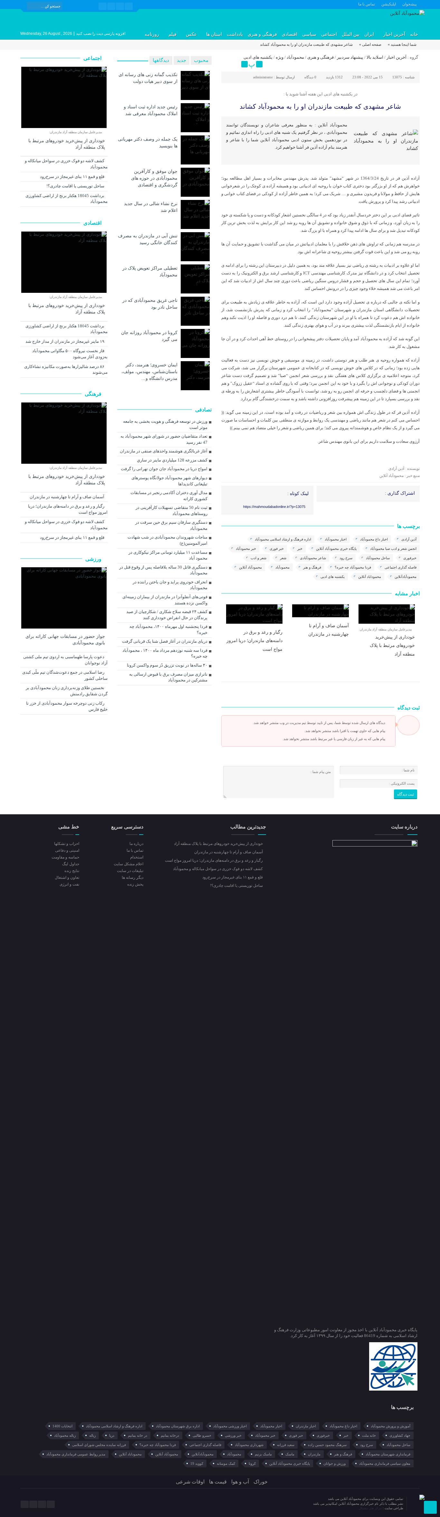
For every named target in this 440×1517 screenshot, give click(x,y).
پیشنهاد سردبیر (350, 57)
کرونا (252, 1463)
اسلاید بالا (375, 57)
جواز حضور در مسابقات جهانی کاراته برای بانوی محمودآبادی (65, 639)
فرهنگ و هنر (312, 567)
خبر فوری (277, 548)
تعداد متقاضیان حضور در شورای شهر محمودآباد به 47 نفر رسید (163, 439)
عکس (191, 34)
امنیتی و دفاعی (67, 850)
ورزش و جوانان (334, 1463)
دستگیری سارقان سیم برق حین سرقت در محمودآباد (171, 525)
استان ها (214, 34)
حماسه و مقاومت (65, 857)
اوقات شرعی (190, 1481)
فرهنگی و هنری (262, 34)
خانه (414, 34)
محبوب (201, 60)
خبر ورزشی (233, 1435)
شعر (283, 558)
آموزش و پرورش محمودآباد (390, 1426)
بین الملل (350, 34)
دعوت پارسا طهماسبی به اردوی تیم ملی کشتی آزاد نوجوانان (65, 659)
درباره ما (136, 843)
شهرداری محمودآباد (249, 1445)
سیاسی (309, 34)
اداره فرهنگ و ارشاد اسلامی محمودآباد (283, 539)
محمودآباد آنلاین (250, 567)
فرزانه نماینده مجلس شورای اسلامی (99, 1445)
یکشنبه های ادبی (258, 57)
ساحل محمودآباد (378, 558)
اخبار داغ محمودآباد (374, 539)
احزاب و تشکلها (66, 843)
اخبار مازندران (306, 1426)
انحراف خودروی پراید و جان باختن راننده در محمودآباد (170, 585)
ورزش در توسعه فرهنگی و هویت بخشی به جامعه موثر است (165, 424)
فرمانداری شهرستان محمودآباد (388, 1454)
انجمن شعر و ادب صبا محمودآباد (393, 548)
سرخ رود (346, 558)
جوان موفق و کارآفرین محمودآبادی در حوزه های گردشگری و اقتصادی (154, 178)
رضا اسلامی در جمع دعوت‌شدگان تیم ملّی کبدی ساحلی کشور (65, 675)
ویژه (279, 57)
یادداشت (235, 34)
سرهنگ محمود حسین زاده (327, 1445)
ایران (369, 34)
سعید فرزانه (285, 1445)
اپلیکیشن (388, 4)
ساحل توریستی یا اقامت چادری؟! (75, 185)
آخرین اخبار (394, 34)
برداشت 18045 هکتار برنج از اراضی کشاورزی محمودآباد (66, 198)
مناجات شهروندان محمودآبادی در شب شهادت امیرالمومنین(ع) (167, 540)
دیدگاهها (161, 60)
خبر (299, 548)
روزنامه (152, 34)
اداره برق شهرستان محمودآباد (178, 1426)
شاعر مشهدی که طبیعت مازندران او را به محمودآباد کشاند (320, 106)
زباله (92, 1435)
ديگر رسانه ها (132, 877)
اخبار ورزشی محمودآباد (230, 1426)
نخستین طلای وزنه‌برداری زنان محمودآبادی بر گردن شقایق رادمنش (67, 690)
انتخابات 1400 (62, 1426)
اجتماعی (329, 34)
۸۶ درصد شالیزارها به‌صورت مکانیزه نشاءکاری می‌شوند (66, 369)
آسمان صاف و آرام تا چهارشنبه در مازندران (67, 496)
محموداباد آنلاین (369, 577)
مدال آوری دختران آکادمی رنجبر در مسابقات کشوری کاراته (168, 495)
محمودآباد (295, 57)
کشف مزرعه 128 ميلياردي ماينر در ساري (172, 460)
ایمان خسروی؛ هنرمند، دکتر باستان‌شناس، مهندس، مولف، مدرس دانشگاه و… (149, 371)
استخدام (136, 857)
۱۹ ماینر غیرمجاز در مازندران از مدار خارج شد (65, 341)
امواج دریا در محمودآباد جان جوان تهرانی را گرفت (164, 468)
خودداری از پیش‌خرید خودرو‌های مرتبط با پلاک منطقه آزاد (392, 645)
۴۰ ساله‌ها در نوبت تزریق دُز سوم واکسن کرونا (167, 665)
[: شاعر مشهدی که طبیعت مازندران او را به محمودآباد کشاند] (227, 58)
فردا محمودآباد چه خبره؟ (353, 567)
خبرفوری (409, 558)
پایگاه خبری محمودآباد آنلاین (336, 548)
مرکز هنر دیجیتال (371, 1508)
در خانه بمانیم (137, 1435)
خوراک (260, 1481)
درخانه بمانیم (170, 1435)
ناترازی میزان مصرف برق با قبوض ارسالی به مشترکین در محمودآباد (168, 677)
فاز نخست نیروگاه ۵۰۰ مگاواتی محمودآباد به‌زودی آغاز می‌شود (70, 353)
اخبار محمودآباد (336, 539)
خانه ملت (369, 1435)
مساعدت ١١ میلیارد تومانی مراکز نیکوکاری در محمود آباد (168, 555)
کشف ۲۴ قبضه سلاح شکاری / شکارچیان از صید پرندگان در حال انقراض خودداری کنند (166, 614)
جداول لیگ (70, 864)
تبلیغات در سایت (130, 870)
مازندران (314, 1454)
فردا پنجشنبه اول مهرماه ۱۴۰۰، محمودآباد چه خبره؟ (168, 629)
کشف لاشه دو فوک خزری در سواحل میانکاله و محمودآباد (66, 163)
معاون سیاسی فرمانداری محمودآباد (384, 1463)
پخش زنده (135, 884)
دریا (111, 1435)
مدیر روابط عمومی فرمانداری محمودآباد (75, 1454)
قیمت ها (218, 1481)
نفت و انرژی (69, 884)
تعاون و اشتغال (67, 877)
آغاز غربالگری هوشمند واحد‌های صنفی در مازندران (163, 451)
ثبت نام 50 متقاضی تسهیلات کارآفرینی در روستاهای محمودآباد (171, 510)
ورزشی (94, 559)
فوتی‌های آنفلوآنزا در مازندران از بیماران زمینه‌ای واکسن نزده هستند (164, 599)
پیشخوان (409, 4)
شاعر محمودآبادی (313, 558)
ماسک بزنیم (263, 1454)
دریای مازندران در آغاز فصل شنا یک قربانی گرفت (164, 641)
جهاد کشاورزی (399, 1435)
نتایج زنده (71, 870)
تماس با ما (366, 4)
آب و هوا (240, 1481)
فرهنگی (94, 394)
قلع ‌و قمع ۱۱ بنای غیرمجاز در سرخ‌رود (72, 176)
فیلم (172, 34)
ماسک (289, 1454)
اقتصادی (289, 34)
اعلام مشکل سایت (128, 864)
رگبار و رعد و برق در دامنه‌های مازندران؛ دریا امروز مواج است (254, 641)
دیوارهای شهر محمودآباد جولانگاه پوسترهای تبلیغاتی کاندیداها (169, 480)
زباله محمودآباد (65, 1435)
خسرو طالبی (202, 1435)
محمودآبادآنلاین (405, 577)
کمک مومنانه (226, 1463)
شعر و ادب (258, 558)
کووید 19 (196, 1463)
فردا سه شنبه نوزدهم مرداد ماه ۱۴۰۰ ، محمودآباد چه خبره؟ (164, 653)
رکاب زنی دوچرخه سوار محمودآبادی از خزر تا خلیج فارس (67, 706)
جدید (181, 60)
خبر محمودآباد (246, 548)
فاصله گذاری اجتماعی (400, 567)
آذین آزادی (408, 539)
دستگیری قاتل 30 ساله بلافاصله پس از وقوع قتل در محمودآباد (163, 570)
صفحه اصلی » (370, 44)
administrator (263, 77)
